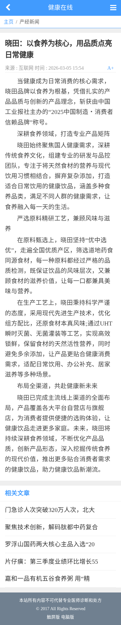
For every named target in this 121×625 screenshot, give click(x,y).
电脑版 (67, 617)
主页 (9, 21)
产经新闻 (29, 21)
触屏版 (53, 617)
